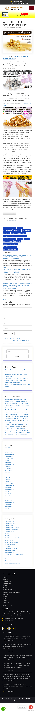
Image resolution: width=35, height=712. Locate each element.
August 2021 (8, 471)
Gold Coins (20, 228)
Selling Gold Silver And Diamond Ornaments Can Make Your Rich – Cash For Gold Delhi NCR (17, 256)
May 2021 (8, 477)
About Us (5, 579)
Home (5, 577)
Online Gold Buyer (10, 544)
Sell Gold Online (9, 552)
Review (5, 596)
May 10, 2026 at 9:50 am (9, 288)
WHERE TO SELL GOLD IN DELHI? (19, 416)
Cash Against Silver (10, 523)
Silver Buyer (8, 559)
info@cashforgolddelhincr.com (13, 618)
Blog (4, 598)
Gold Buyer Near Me (10, 536)
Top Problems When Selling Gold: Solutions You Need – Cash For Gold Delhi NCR (17, 270)
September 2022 (9, 462)
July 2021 (7, 473)
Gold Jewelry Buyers (8, 588)
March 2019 (8, 498)
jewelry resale (17, 230)
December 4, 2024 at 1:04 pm (11, 272)
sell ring (13, 233)
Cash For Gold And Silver (12, 527)
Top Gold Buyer (9, 561)
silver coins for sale (7, 241)
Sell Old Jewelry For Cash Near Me (14, 554)
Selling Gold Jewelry (8, 236)
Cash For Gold (9, 525)
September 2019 (9, 489)
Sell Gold (7, 546)
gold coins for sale (7, 230)
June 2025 (8, 460)
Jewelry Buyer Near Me (11, 542)
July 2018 (7, 508)
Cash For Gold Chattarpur (9, 228)
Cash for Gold (7, 581)
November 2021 (9, 464)
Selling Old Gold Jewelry (20, 236)
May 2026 (8, 450)
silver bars (20, 238)
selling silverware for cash (9, 238)
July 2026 (7, 448)
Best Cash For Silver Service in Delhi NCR (16, 378)
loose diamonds (26, 230)
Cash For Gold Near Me (11, 529)
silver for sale (17, 241)
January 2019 (9, 500)
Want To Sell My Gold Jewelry (10, 249)
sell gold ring (6, 233)
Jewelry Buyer (9, 540)
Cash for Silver (7, 583)
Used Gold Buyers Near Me (9, 246)
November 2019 (9, 487)
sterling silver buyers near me (10, 244)
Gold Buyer (8, 534)
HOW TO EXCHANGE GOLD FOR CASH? (19, 340)
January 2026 (9, 452)
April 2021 (8, 479)
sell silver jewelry (21, 233)
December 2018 (9, 502)
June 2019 (8, 494)
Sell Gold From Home (11, 548)
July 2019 (7, 491)
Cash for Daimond (8, 586)
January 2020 (9, 483)
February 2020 (9, 481)
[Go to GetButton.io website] (31, 710)
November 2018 (9, 504)
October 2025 (9, 458)
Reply (4, 267)
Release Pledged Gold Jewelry (11, 592)
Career (5, 600)
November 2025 (9, 456)
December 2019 (9, 485)
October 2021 (9, 466)
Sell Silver (7, 557)
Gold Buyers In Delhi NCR (12, 538)
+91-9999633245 (18, 1)
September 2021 (9, 469)
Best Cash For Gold (10, 521)
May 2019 (8, 496)
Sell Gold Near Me (10, 550)
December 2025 (9, 454)
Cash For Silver (9, 531)
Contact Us (6, 602)
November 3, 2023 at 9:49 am (11, 258)
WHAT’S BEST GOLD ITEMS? (13, 338)
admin (14, 27)
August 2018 (8, 506)
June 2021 (8, 475)
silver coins (27, 238)
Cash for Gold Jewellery (9, 590)
